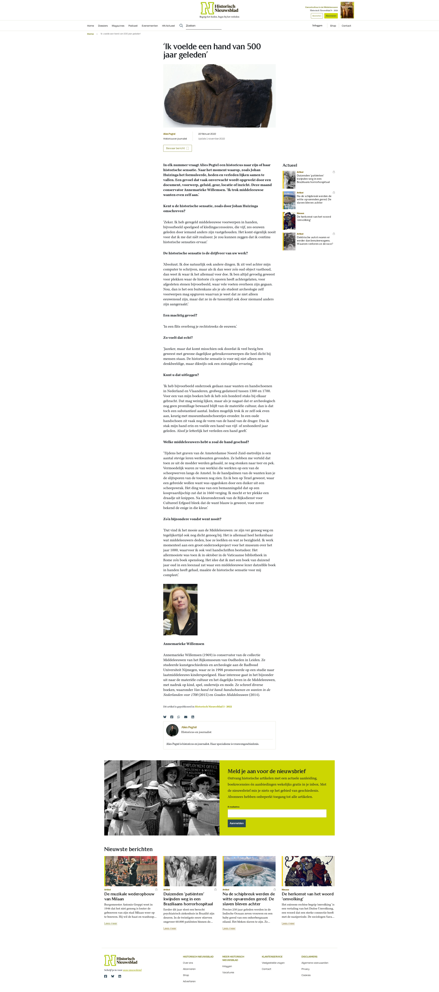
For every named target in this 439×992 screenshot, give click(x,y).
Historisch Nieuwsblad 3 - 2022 (213, 707)
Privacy (305, 968)
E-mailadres (233, 806)
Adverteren (189, 981)
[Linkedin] (192, 716)
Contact (346, 25)
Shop (333, 25)
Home (90, 33)
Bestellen (316, 15)
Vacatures (228, 972)
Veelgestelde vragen (273, 962)
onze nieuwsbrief (132, 970)
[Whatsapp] (178, 716)
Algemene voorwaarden (314, 962)
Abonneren (331, 15)
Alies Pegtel (169, 133)
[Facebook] (171, 716)
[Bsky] (112, 976)
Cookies (306, 975)
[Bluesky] (164, 716)
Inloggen (227, 966)
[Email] (185, 716)
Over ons (188, 962)
